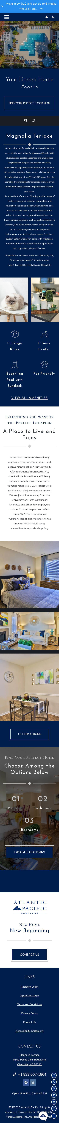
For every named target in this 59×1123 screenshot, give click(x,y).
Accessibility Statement (29, 1031)
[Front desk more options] (54, 1116)
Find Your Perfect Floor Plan (29, 103)
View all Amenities (29, 397)
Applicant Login (29, 995)
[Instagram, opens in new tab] (33, 120)
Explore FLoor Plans (29, 852)
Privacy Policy (29, 1013)
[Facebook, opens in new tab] (25, 120)
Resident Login (29, 987)
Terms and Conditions (29, 1004)
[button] (29, 6)
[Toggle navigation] (7, 17)
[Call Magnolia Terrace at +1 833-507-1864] (53, 17)
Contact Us (29, 1022)
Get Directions (29, 734)
